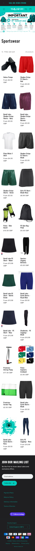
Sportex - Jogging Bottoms (23, 260)
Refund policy (15, 543)
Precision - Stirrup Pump (8, 369)
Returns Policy (9, 497)
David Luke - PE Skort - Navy (8, 332)
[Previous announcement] (3, 3)
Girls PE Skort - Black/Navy (25, 192)
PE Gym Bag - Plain (25, 227)
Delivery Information (11, 502)
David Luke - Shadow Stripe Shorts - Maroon (25, 117)
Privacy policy (25, 543)
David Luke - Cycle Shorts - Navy (8, 442)
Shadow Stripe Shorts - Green (8, 192)
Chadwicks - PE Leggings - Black (25, 333)
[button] (4, 9)
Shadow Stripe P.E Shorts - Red (25, 79)
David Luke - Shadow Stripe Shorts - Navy (8, 116)
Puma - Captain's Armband (23, 370)
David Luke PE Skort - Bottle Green (8, 296)
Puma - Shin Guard (7, 227)
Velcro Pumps (8, 77)
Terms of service (18, 546)
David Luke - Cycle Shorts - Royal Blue (25, 296)
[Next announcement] (31, 3)
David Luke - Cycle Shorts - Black (25, 405)
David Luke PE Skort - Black (8, 259)
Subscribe (7, 483)
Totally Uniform (16, 541)
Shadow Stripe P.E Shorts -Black (25, 155)
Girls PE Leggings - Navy (25, 441)
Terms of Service (9, 506)
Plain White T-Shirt (8, 154)
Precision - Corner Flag (7, 404)
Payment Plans (9, 493)
